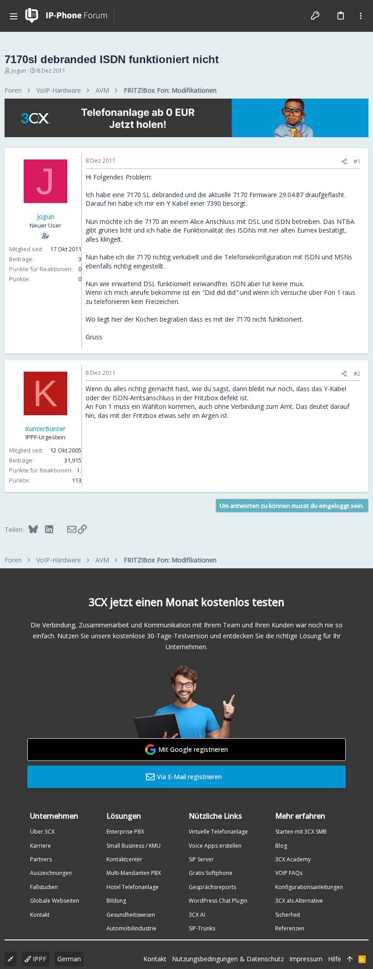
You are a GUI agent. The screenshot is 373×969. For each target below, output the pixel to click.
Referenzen (289, 928)
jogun (18, 71)
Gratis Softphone (210, 873)
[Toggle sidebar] (360, 16)
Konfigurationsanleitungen (309, 887)
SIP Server (201, 859)
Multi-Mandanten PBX (133, 873)
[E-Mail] (66, 529)
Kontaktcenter (124, 859)
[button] (14, 16)
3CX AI (197, 915)
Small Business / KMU (133, 846)
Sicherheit (287, 915)
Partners (41, 859)
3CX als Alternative (299, 900)
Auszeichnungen (51, 873)
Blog (281, 846)
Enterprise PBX (125, 831)
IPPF (38, 958)
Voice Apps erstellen (215, 846)
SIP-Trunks (202, 928)
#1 (356, 161)
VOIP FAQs (288, 873)
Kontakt (40, 915)
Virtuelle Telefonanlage (218, 831)
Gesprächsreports (212, 887)
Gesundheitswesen (130, 915)
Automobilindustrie (131, 928)
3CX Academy (293, 859)
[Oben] (350, 959)
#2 (356, 373)
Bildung (116, 900)
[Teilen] (344, 161)
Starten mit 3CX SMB (301, 831)
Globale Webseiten (54, 900)
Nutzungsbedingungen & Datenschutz (228, 958)
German (69, 958)
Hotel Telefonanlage (132, 887)
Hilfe (334, 958)
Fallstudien (44, 887)
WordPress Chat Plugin (218, 900)
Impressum (306, 958)
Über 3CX (42, 831)
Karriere (40, 846)
